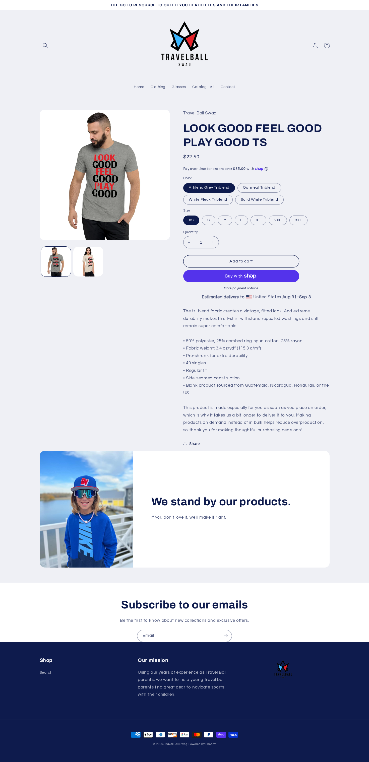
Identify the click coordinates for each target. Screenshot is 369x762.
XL (258, 220)
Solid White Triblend (259, 199)
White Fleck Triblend (208, 199)
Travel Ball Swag (176, 744)
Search (46, 672)
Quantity (190, 232)
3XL (298, 220)
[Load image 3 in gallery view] (88, 261)
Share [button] (194, 444)
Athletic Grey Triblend (209, 187)
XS (191, 220)
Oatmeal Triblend (259, 187)
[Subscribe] (226, 636)
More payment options (241, 288)
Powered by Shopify (202, 744)
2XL (277, 220)
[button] (45, 45)
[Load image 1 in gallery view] (56, 261)
